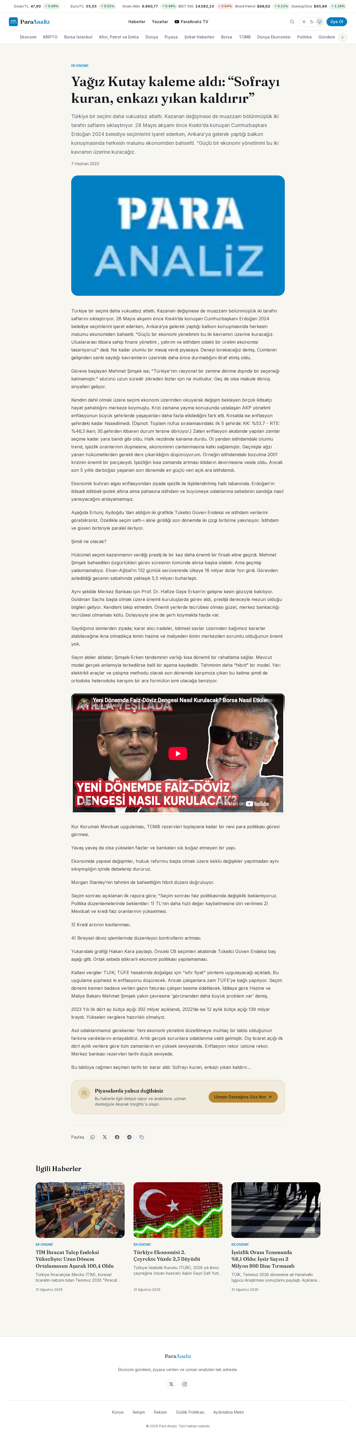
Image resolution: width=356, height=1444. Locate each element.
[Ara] (292, 22)
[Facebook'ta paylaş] (117, 1137)
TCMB (245, 37)
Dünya (151, 37)
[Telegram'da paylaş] (129, 1137)
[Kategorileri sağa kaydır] (342, 37)
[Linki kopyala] (142, 1137)
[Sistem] (319, 22)
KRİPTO (50, 37)
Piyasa (171, 37)
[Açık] (304, 22)
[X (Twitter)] (171, 1384)
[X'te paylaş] (105, 1137)
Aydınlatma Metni (228, 1412)
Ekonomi (28, 37)
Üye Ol (336, 21)
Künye (118, 1412)
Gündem (326, 37)
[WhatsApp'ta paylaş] (93, 1137)
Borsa (226, 37)
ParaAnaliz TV (194, 21)
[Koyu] (312, 22)
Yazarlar (160, 21)
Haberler (136, 21)
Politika (304, 37)
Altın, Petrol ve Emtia (119, 37)
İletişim (139, 1412)
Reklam (160, 1412)
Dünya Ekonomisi (274, 37)
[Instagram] (185, 1384)
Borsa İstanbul (78, 37)
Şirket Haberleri (199, 37)
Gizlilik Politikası (190, 1412)
